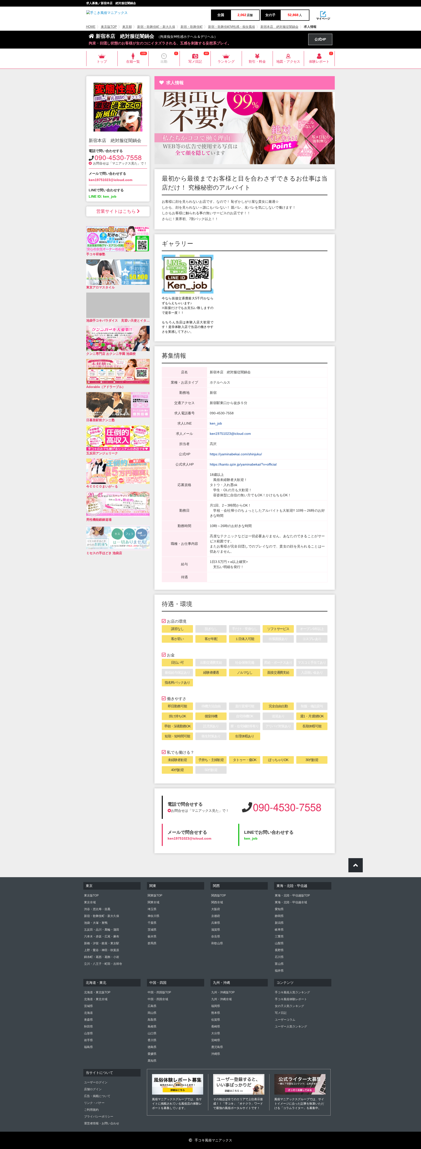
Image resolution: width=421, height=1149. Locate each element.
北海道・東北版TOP (97, 992)
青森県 (88, 1019)
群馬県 (152, 943)
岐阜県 (279, 929)
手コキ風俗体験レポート (291, 999)
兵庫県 (215, 923)
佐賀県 (215, 1019)
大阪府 (215, 909)
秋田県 (88, 1026)
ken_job (216, 423)
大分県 (215, 1033)
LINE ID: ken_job (102, 196)
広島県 (152, 1006)
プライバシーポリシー (98, 1116)
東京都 (127, 27)
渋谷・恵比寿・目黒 (97, 909)
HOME (91, 27)
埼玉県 (152, 909)
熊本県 (215, 1013)
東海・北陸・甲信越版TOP (292, 895)
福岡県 (215, 1006)
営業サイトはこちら (116, 211)
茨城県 (152, 929)
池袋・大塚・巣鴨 (95, 923)
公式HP (320, 39)
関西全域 (217, 902)
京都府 (215, 916)
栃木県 (152, 936)
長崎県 (215, 1026)
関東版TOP (155, 895)
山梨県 (279, 943)
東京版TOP (109, 27)
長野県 (279, 950)
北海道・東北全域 (95, 999)
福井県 (279, 970)
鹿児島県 (217, 1047)
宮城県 (88, 1006)
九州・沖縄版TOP (223, 992)
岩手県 (88, 1040)
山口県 (152, 1033)
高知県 (152, 1060)
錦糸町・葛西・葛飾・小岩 (101, 957)
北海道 (88, 1013)
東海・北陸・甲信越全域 (291, 902)
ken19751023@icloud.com (110, 180)
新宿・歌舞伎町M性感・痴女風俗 (231, 27)
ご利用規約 (91, 1109)
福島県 (88, 1047)
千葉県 (152, 923)
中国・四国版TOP (159, 992)
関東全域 (153, 902)
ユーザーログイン (95, 1082)
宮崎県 (215, 1040)
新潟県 (279, 923)
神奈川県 (153, 916)
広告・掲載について (97, 1096)
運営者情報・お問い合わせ (101, 1123)
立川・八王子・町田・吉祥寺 (103, 964)
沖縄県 (215, 1054)
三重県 (279, 936)
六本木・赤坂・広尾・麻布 (101, 936)
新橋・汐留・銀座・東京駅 (101, 943)
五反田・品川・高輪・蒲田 (101, 929)
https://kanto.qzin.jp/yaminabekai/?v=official (243, 464)
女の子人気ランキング (289, 1006)
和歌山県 (217, 943)
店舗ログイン (93, 1089)
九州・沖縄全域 (221, 999)
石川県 (279, 957)
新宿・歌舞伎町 (192, 27)
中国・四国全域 (158, 999)
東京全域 (90, 902)
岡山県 (152, 1013)
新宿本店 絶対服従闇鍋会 (279, 27)
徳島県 (152, 1047)
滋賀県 (215, 929)
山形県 (88, 1033)
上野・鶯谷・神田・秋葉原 (101, 950)
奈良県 (215, 936)
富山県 (279, 964)
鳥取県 (152, 1019)
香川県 (152, 1040)
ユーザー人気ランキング (291, 1026)
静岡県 (279, 916)
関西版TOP (218, 895)
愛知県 (279, 909)
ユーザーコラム (285, 1019)
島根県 (152, 1026)
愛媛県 (152, 1054)
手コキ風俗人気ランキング (292, 992)
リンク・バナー (94, 1103)
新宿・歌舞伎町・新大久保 (156, 27)
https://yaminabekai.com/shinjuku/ (236, 454)
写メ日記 (281, 1013)
